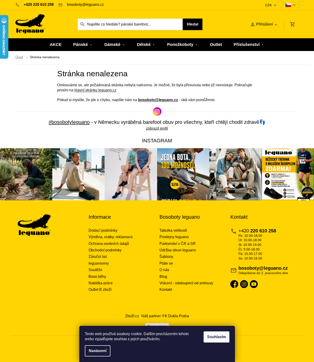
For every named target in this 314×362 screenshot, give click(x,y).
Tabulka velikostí (173, 230)
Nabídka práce (101, 283)
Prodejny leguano (174, 237)
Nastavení (97, 351)
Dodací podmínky (103, 230)
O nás (164, 270)
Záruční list (98, 257)
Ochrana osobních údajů (109, 244)
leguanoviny (99, 263)
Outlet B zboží (100, 290)
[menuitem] (55, 44)
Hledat (192, 24)
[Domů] (19, 57)
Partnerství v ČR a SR (177, 244)
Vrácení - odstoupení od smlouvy (186, 283)
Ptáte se (166, 263)
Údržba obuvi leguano (177, 250)
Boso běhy (97, 277)
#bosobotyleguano (69, 122)
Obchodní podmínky (105, 250)
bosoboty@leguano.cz (158, 100)
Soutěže (95, 270)
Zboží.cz (132, 316)
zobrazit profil (157, 128)
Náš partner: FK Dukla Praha (165, 316)
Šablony (166, 257)
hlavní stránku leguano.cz (95, 90)
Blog (163, 277)
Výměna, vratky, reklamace (111, 237)
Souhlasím (216, 337)
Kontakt (165, 290)
